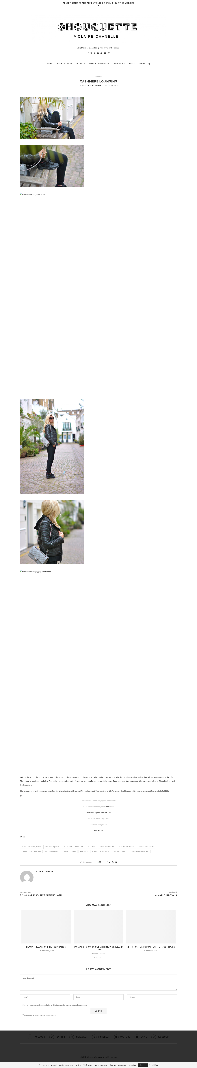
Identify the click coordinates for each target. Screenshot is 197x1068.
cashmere (91, 847)
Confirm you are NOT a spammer (40, 1015)
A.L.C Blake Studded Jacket (94, 806)
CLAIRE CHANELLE (64, 64)
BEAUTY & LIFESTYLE (98, 64)
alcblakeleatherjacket (31, 847)
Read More (153, 1065)
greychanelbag (120, 851)
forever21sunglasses (100, 851)
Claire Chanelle (94, 85)
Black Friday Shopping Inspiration (46, 947)
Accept (143, 1065)
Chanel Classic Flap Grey (98, 818)
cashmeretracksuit (126, 847)
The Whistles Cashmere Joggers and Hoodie (98, 800)
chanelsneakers (51, 851)
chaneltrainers (69, 851)
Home (49, 64)
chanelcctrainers (146, 847)
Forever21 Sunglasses (98, 824)
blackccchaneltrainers (73, 847)
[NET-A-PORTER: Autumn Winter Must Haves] (151, 926)
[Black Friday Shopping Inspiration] (46, 926)
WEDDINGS (118, 64)
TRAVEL (79, 64)
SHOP (141, 64)
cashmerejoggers (107, 847)
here (129, 777)
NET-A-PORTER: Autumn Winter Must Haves (151, 947)
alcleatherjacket (52, 847)
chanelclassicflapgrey (31, 851)
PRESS (132, 64)
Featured (84, 851)
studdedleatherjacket (140, 851)
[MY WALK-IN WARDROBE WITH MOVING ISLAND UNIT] (98, 926)
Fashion (98, 77)
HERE (111, 806)
